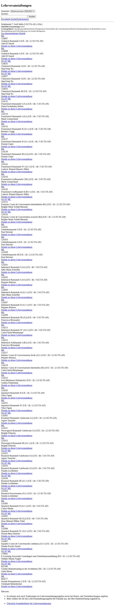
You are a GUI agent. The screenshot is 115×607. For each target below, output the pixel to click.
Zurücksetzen (23, 19)
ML (2, 36)
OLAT (4, 61)
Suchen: (4, 14)
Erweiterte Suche (8, 19)
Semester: (5, 11)
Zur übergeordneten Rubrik (13, 33)
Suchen (32, 16)
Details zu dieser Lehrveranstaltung (16, 46)
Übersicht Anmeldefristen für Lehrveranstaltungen (29, 603)
